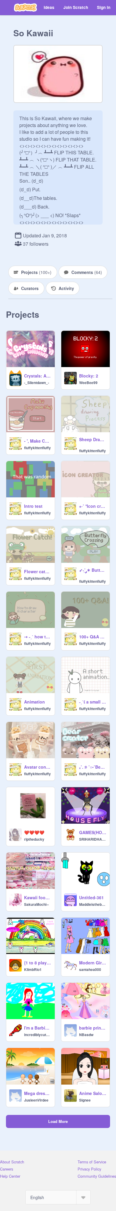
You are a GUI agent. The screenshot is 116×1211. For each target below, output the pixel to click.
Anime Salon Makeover (92, 1093)
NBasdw (86, 1034)
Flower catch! (37, 571)
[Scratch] (25, 7)
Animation (34, 702)
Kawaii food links (37, 897)
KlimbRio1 (33, 969)
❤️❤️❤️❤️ (34, 832)
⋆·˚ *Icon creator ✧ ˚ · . (92, 506)
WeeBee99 (88, 382)
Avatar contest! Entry (37, 767)
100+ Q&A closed (92, 637)
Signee (85, 1100)
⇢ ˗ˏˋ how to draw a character (37, 637)
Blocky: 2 (88, 376)
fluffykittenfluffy (37, 447)
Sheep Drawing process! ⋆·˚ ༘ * (92, 439)
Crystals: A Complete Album (37, 376)
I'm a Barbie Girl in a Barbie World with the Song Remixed (37, 1028)
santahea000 (90, 969)
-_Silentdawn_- (36, 382)
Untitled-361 (91, 897)
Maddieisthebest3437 (92, 904)
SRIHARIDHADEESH (92, 839)
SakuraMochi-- (36, 904)
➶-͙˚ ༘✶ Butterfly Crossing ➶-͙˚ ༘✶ (92, 570)
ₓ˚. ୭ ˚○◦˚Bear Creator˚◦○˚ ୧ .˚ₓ (92, 767)
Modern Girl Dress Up (92, 963)
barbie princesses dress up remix (92, 1028)
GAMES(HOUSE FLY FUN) (92, 832)
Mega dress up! (37, 1093)
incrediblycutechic (37, 1034)
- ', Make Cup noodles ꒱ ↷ (37, 441)
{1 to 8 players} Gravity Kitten (37, 963)
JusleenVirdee (36, 1100)
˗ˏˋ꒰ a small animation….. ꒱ (92, 702)
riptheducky (34, 839)
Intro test (33, 506)
